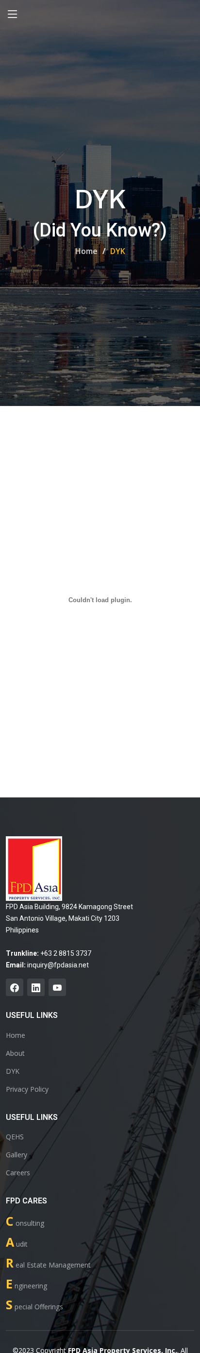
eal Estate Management (48, 1263)
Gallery (16, 1154)
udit (17, 1242)
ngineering (26, 1284)
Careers (18, 1172)
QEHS (15, 1136)
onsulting (25, 1221)
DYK (12, 1071)
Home (86, 251)
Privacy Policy (27, 1089)
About (15, 1053)
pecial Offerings (34, 1305)
